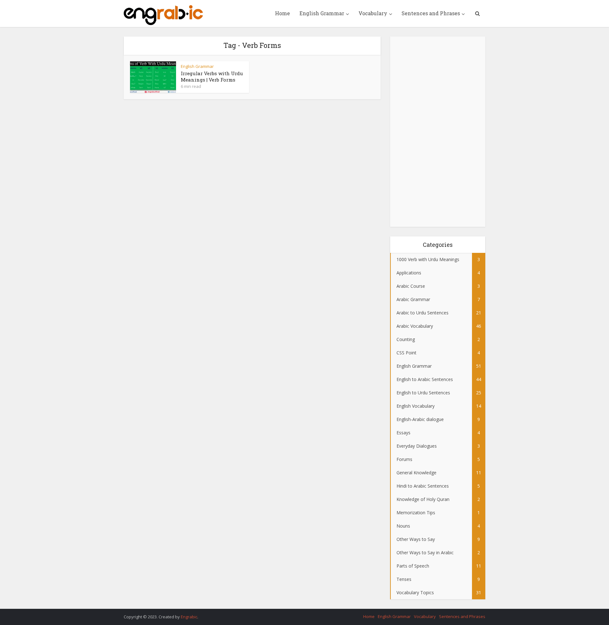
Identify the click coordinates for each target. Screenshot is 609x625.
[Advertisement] (437, 131)
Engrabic (189, 617)
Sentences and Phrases (431, 13)
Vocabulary (372, 13)
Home (282, 13)
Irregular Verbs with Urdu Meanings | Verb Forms (212, 76)
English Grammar (321, 13)
